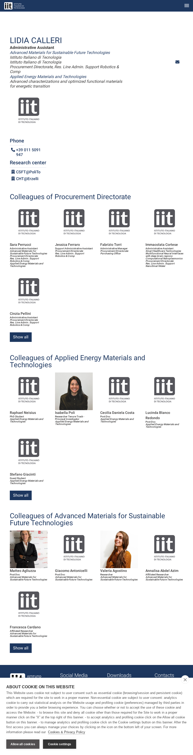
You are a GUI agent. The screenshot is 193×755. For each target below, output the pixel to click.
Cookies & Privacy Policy (66, 732)
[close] (185, 679)
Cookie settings (59, 744)
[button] (177, 62)
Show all (20, 337)
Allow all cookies (23, 744)
